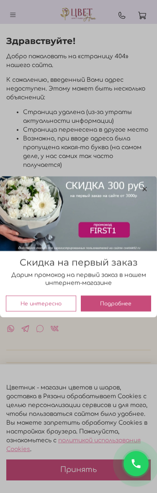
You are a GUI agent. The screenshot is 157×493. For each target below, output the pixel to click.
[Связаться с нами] (136, 463)
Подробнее (115, 303)
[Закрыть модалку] (145, 189)
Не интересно (41, 303)
